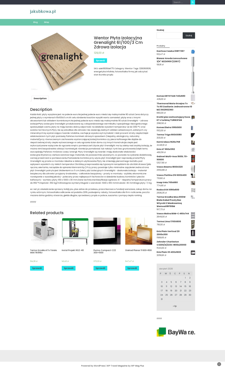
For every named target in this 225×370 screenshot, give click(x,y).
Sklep (46, 22)
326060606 (145, 68)
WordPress (99, 365)
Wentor (129, 68)
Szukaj (160, 30)
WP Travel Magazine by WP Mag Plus (125, 365)
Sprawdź (100, 60)
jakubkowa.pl (43, 11)
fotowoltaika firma (124, 71)
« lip (175, 306)
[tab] (40, 98)
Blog (35, 22)
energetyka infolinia (104, 71)
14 (181, 286)
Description (40, 98)
